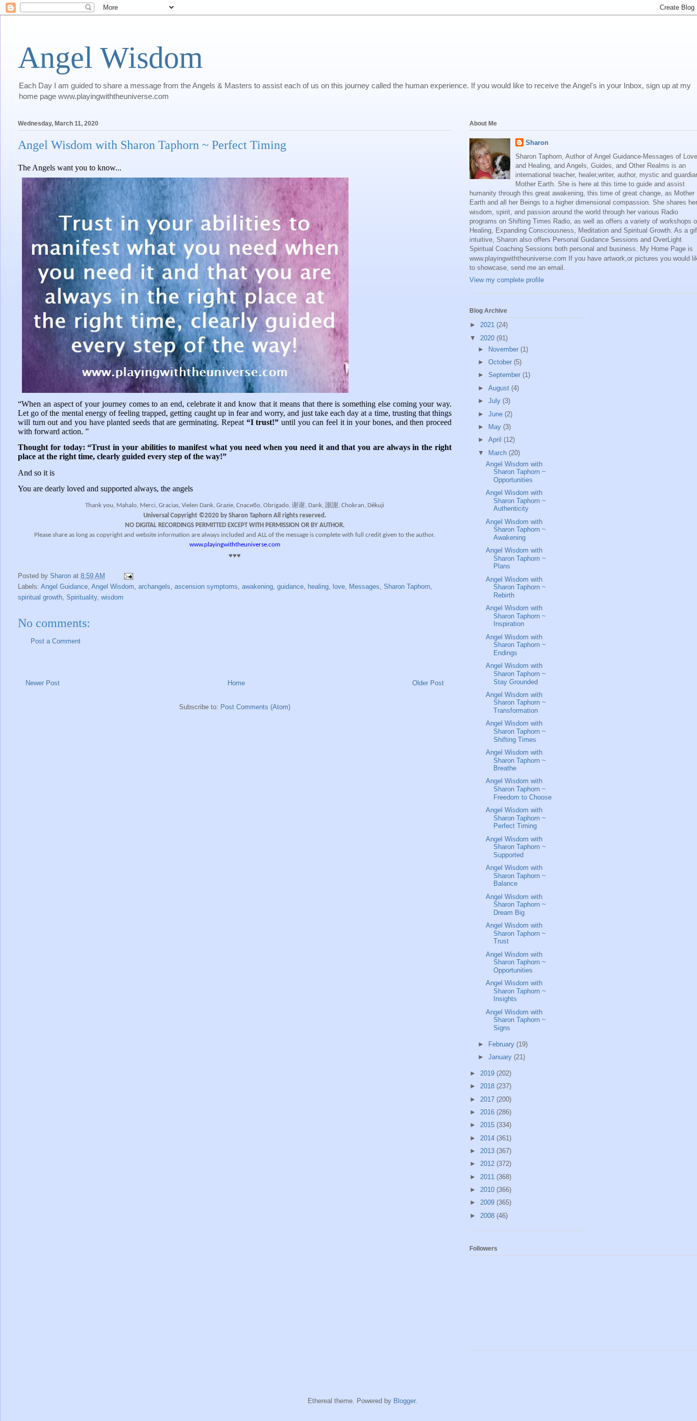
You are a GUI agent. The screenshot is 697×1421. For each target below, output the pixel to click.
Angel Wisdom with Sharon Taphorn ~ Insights (516, 991)
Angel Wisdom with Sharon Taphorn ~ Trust (516, 933)
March (498, 453)
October (501, 362)
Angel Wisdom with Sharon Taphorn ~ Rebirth (516, 587)
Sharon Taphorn (407, 586)
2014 (488, 1138)
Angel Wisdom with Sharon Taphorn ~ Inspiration (516, 616)
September (505, 375)
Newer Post (43, 683)
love (339, 586)
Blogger (404, 1401)
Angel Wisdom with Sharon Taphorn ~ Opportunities (516, 472)
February (502, 1044)
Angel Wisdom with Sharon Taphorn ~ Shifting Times (516, 731)
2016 (488, 1112)
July (495, 401)
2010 (488, 1189)
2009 (488, 1202)
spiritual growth (40, 597)
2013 (488, 1151)
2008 (488, 1215)
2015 (488, 1125)
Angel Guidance (64, 586)
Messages (364, 586)
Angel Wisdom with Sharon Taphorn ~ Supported (516, 847)
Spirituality (81, 597)
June (496, 414)
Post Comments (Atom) (255, 707)
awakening (257, 586)
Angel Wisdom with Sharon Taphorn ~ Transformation (516, 702)
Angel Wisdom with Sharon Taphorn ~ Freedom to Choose (519, 789)
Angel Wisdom (110, 57)
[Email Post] (127, 576)
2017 (488, 1099)
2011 (488, 1177)
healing (318, 586)
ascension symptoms (206, 586)
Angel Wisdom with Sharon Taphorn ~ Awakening (516, 529)
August (499, 388)
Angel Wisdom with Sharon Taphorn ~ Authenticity (516, 500)
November (504, 349)
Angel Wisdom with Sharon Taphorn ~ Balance (516, 875)
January (501, 1057)
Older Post (428, 683)
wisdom (112, 597)
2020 (488, 338)
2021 (488, 325)
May (495, 427)
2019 (488, 1073)
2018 (488, 1086)
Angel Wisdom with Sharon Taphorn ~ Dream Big (516, 904)
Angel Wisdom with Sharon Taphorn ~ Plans (516, 558)
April (496, 439)
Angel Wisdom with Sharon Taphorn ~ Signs (516, 1020)
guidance (290, 586)
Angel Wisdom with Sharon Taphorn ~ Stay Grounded (516, 673)
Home (236, 683)
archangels (154, 586)
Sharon (537, 142)
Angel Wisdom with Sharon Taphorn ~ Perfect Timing (516, 818)
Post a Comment (56, 641)
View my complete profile (506, 280)
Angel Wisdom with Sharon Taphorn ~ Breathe (516, 760)
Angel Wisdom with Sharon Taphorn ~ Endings (516, 645)
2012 (488, 1163)
